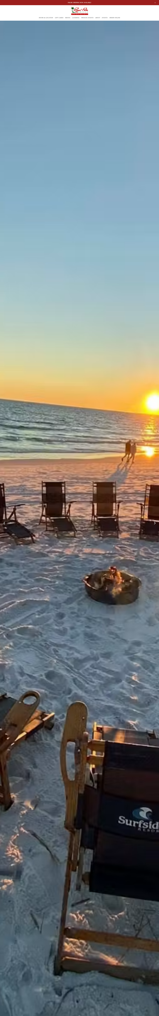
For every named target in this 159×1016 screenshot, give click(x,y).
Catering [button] (75, 17)
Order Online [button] (114, 17)
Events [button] (105, 17)
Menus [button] (67, 17)
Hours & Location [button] (46, 17)
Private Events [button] (87, 17)
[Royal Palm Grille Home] (79, 11)
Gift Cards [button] (59, 17)
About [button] (97, 17)
